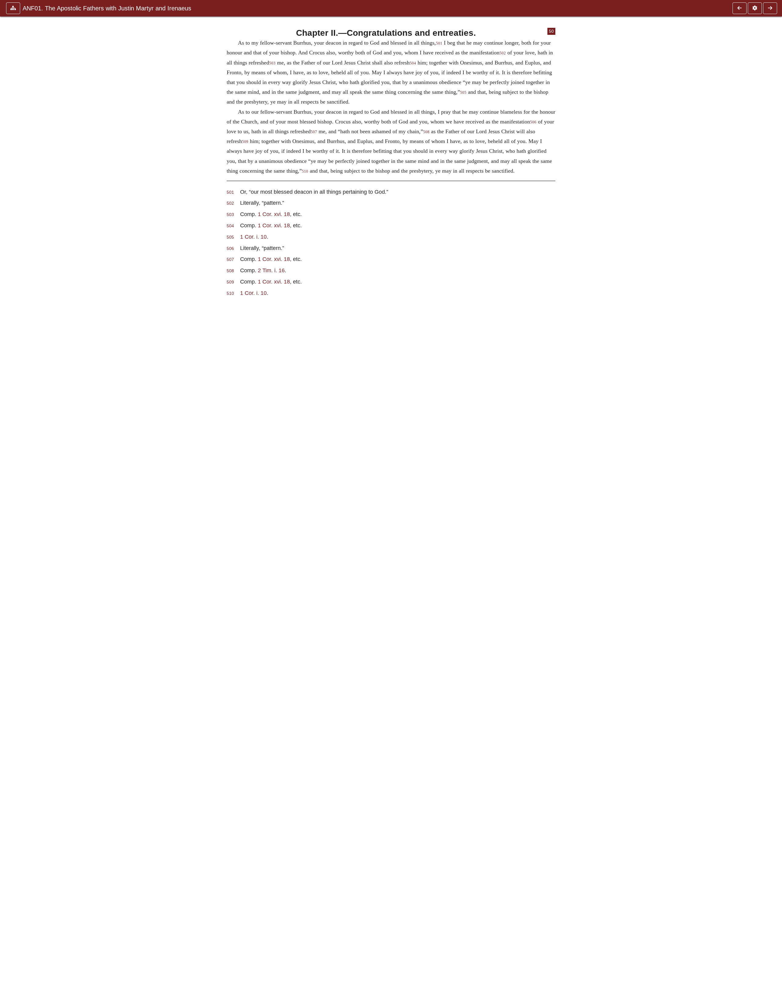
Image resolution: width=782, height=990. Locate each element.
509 (245, 142)
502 (502, 53)
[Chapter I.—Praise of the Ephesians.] (740, 8)
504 (413, 63)
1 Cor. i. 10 (253, 236)
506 (533, 122)
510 (305, 171)
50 (551, 31)
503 (272, 63)
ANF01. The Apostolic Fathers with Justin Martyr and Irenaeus (107, 8)
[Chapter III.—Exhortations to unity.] (770, 8)
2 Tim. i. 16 (271, 270)
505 (463, 92)
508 (426, 132)
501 (439, 43)
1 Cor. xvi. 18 (274, 214)
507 (314, 132)
